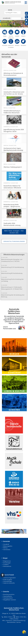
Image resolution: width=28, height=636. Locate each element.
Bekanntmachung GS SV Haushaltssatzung (12, 267)
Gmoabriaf (6, 544)
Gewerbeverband (8, 598)
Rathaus (5, 548)
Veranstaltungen (7, 581)
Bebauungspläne (7, 546)
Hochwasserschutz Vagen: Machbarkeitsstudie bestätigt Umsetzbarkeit (13, 150)
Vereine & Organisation (9, 577)
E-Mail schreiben (14, 619)
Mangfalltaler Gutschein (9, 600)
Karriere (19, 622)
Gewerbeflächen (7, 596)
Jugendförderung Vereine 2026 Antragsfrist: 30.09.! (14, 130)
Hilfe (3, 620)
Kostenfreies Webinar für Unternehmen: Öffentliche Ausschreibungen (12, 188)
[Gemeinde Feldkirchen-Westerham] (11, 2)
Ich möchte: (7, 18)
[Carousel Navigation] (14, 26)
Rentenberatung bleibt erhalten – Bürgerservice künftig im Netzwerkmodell (13, 206)
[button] (25, 2)
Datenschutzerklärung (19, 620)
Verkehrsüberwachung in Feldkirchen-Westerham (12, 112)
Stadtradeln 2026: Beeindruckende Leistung (12, 224)
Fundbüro (6, 564)
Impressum (9, 620)
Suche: (10, 10)
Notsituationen (7, 566)
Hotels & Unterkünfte (9, 583)
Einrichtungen (7, 563)
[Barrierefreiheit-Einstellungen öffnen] (2, 575)
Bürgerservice (7, 561)
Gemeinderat (6, 549)
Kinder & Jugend (7, 579)
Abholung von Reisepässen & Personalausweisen (13, 74)
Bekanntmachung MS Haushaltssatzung (11, 273)
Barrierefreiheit (11, 622)
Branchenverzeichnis (8, 594)
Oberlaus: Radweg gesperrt (13, 167)
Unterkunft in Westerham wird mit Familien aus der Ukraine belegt (14, 94)
